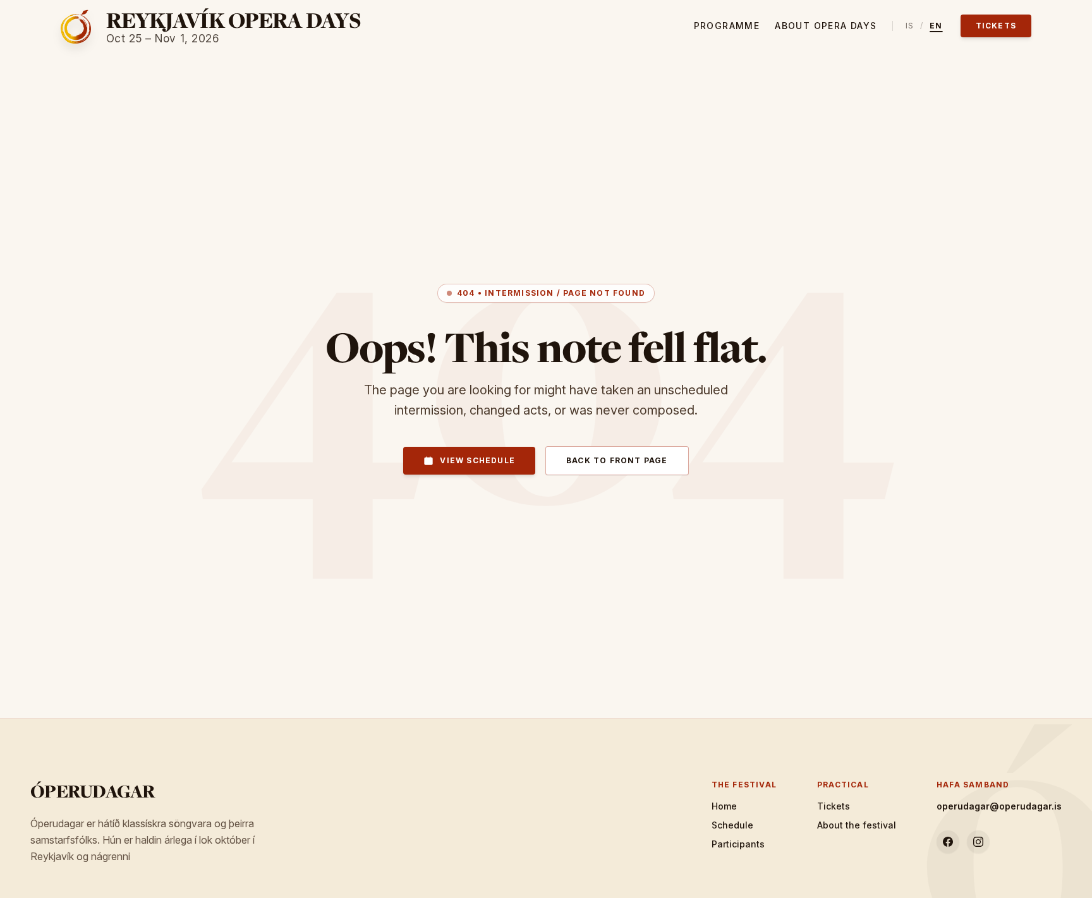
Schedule (732, 825)
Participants (738, 844)
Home (724, 806)
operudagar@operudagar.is (999, 806)
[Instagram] (978, 841)
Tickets (996, 25)
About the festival (856, 825)
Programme (727, 25)
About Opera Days (826, 25)
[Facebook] (948, 841)
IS (910, 25)
